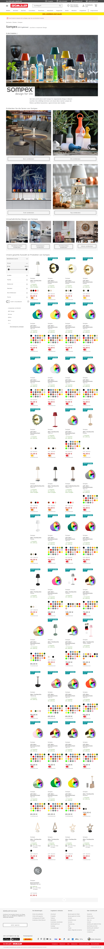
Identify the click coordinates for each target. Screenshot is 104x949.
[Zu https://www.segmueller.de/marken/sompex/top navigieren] (75, 186)
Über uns (89, 920)
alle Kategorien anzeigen (17, 326)
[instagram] (44, 939)
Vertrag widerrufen (95, 947)
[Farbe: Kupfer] (36, 340)
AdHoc (10, 317)
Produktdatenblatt (34, 299)
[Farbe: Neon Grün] (31, 342)
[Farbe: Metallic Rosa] (40, 342)
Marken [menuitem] (74, 10)
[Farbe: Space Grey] (33, 340)
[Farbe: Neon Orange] (42, 340)
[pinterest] (41, 939)
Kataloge (53, 926)
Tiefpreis (53, 918)
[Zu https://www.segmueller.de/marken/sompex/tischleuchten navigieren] (64, 232)
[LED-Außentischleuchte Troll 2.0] (37, 472)
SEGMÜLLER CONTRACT (93, 928)
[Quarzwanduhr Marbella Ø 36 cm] (37, 870)
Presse (69, 928)
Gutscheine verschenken (57, 922)
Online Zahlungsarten (37, 916)
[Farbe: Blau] (36, 336)
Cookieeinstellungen (84, 944)
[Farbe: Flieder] (36, 338)
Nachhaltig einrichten (92, 926)
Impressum (62, 944)
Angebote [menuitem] (83, 10)
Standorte (89, 914)
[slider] (9, 269)
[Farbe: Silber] (75, 606)
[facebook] (38, 939)
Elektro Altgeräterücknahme (75, 930)
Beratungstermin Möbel (73, 914)
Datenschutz (74, 944)
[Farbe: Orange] (40, 336)
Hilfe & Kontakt (63, 1)
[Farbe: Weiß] (53, 291)
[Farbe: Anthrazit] (38, 338)
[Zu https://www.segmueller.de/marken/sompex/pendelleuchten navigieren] (17, 232)
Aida (9, 323)
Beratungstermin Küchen (74, 916)
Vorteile (89, 922)
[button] (28, 302)
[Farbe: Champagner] (33, 342)
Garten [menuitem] (23, 10)
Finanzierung (71, 924)
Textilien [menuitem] (41, 10)
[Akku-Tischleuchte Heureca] (90, 781)
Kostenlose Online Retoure (38, 920)
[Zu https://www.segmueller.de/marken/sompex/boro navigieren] (28, 132)
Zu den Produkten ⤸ (12, 33)
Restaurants (90, 916)
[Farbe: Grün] (44, 336)
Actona (10, 314)
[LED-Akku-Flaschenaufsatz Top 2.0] (37, 628)
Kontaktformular (72, 920)
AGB (68, 944)
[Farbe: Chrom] (44, 338)
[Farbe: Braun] (77, 604)
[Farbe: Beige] (38, 711)
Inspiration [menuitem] (94, 10)
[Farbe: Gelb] (42, 336)
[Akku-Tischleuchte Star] (72, 827)
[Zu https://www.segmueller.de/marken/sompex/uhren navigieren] (87, 232)
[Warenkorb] (96, 5)
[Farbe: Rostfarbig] (31, 291)
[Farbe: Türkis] (57, 338)
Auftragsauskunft (77, 1)
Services (70, 922)
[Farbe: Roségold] (38, 340)
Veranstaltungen (55, 928)
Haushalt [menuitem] (50, 10)
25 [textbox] (8, 266)
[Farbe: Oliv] (38, 336)
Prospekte (50, 1)
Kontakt (70, 918)
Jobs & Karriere (90, 918)
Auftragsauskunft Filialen (38, 918)
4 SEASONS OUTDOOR (14, 308)
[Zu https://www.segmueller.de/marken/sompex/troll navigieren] (28, 186)
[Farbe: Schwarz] (33, 291)
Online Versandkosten (37, 914)
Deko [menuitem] (67, 10)
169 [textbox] (26, 266)
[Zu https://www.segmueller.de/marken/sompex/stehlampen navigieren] (40, 232)
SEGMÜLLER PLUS (93, 1)
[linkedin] (50, 939)
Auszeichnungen (91, 930)
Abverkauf (53, 914)
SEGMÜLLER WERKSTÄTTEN (94, 924)
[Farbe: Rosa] (42, 338)
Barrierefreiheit (95, 944)
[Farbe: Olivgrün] (49, 291)
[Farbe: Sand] (38, 291)
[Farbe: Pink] (40, 340)
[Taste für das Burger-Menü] (7, 6)
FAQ (69, 926)
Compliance (90, 932)
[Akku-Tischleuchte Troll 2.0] (37, 266)
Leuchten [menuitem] (32, 10)
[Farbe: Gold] (31, 340)
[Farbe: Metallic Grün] (38, 342)
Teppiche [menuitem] (59, 10)
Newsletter (53, 920)
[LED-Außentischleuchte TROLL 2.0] (72, 472)
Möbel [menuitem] (8, 10)
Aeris (9, 320)
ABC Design (11, 311)
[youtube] (47, 939)
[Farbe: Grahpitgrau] (36, 342)
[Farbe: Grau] (40, 338)
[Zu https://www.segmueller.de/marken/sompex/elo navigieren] (75, 132)
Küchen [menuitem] (15, 10)
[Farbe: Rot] (36, 291)
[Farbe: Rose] (66, 608)
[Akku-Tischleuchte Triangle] (37, 827)
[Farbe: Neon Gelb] (44, 340)
